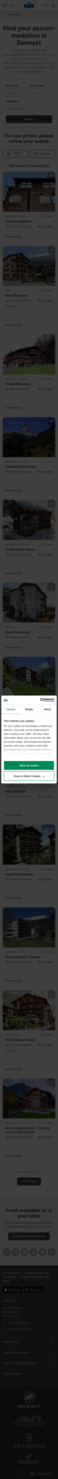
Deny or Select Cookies (27, 776)
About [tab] (47, 709)
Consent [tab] (10, 709)
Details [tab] (29, 709)
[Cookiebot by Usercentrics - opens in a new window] (41, 700)
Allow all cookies (29, 765)
